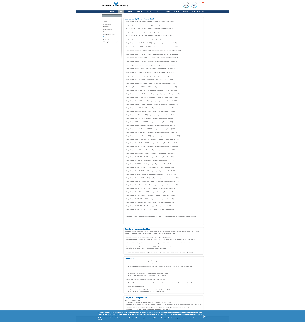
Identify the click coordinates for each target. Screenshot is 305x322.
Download (167, 11)
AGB (193, 11)
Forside (112, 11)
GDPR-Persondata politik (109, 34)
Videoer (185, 11)
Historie (105, 21)
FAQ (158, 11)
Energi (104, 36)
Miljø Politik (106, 39)
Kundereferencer (107, 29)
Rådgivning (106, 26)
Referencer (150, 11)
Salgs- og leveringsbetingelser (111, 42)
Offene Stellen (107, 24)
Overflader (130, 11)
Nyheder (140, 11)
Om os (121, 11)
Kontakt (176, 11)
